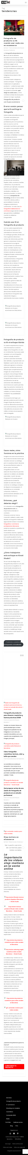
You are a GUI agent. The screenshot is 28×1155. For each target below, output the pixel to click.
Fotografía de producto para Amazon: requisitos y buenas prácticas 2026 (13, 715)
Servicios (9, 1098)
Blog (11, 1126)
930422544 (18, 1139)
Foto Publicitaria (20, 758)
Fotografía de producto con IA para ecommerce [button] (12, 100)
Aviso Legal (8, 1143)
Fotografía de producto (13, 1101)
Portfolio (8, 1122)
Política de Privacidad (17, 1143)
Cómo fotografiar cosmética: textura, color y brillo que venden (14, 754)
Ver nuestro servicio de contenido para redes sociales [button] (13, 847)
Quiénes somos (18, 1122)
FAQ (16, 1126)
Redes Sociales (12, 842)
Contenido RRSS (11, 1115)
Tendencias (12, 50)
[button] (26, 2)
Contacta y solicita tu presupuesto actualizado (12, 643)
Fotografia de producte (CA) (14, 1150)
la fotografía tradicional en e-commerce (12, 209)
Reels (7, 1119)
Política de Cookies (7, 1147)
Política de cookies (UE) (19, 1147)
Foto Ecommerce (13, 48)
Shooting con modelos (13, 1108)
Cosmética (9, 1112)
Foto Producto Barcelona (10, 758)
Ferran (6, 48)
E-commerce (10, 1105)
